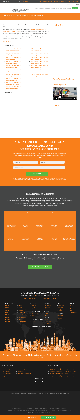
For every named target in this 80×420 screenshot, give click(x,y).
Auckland (60, 315)
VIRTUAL (72, 303)
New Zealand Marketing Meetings (71, 369)
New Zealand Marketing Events (56, 368)
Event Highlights (59, 85)
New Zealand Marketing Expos (56, 376)
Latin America (73, 312)
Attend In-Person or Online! (45, 1)
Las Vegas (7, 321)
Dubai (46, 313)
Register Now (58, 25)
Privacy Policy (31, 412)
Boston (7, 307)
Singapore (61, 309)
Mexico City (35, 313)
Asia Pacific (73, 307)
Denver (7, 314)
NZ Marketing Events (32, 393)
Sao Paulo (34, 317)
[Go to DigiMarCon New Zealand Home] (7, 12)
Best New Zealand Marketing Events (56, 371)
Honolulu (7, 317)
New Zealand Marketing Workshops (71, 376)
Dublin (46, 309)
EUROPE (46, 303)
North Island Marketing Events (46, 393)
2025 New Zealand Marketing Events (56, 369)
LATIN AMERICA (35, 311)
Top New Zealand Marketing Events (56, 373)
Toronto (34, 307)
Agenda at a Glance (7, 369)
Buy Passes (20, 368)
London (34, 321)
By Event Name (30, 295)
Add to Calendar (24, 1)
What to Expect (6, 371)
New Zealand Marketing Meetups (71, 371)
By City (38, 295)
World (71, 314)
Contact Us (20, 376)
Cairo (46, 319)
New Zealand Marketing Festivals (71, 368)
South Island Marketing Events (61, 393)
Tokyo (60, 310)
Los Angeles (8, 323)
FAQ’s (4, 376)
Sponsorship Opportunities (24, 373)
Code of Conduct (40, 412)
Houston (7, 319)
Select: (22, 295)
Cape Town (48, 321)
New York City (22, 309)
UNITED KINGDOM (36, 319)
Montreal (34, 305)
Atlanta (7, 305)
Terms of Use (48, 412)
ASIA (58, 303)
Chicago (7, 310)
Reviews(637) (72, 4)
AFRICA (46, 318)
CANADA (33, 303)
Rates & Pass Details (23, 369)
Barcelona (47, 307)
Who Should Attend (7, 373)
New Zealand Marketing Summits (71, 375)
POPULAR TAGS (53, 365)
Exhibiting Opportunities (23, 375)
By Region (56, 295)
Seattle (20, 319)
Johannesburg (48, 323)
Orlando (21, 310)
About (4, 368)
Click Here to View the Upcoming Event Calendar (40, 298)
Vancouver (34, 309)
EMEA (71, 310)
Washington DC (22, 321)
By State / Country (46, 295)
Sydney (60, 318)
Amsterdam (48, 305)
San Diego (21, 316)
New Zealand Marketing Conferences (56, 375)
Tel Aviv (47, 315)
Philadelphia (22, 312)
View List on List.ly (7, 41)
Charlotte (7, 309)
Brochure (56, 105)
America (72, 305)
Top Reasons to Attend (8, 375)
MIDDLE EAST (48, 311)
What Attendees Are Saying (63, 79)
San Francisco (22, 317)
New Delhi (61, 305)
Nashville (21, 307)
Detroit (7, 316)
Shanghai (60, 307)
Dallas (6, 312)
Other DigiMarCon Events (73, 1)
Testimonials (21, 371)
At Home (72, 309)
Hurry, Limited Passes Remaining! (58, 1)
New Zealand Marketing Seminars (71, 373)
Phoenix (21, 314)
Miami (20, 305)
